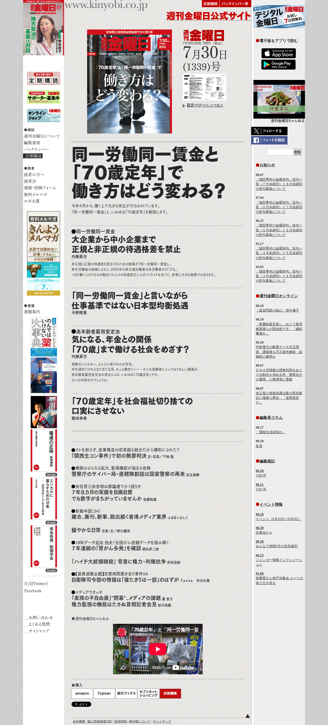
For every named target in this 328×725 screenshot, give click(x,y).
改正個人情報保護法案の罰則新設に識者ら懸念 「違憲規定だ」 (279, 397)
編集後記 (267, 461)
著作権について (139, 721)
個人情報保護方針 (99, 721)
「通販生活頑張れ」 (271, 432)
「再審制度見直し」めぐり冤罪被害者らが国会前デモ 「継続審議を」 (279, 328)
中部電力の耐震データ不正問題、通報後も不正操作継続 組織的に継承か (279, 351)
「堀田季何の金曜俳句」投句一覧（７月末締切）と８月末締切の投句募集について (279, 184)
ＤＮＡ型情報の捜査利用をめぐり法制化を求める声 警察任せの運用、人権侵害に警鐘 (279, 374)
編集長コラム (271, 417)
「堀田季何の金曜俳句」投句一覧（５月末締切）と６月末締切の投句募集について (279, 229)
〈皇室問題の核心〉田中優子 (277, 310)
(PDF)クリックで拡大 (205, 105)
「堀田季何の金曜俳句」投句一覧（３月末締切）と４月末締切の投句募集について (279, 276)
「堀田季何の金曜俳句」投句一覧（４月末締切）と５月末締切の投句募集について (279, 253)
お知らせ (267, 165)
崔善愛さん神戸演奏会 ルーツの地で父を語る (279, 578)
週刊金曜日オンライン (279, 296)
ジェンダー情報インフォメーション (279, 559)
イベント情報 (271, 504)
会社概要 (79, 721)
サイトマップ (162, 721)
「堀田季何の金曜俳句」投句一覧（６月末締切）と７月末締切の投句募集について (279, 207)
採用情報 (120, 721)
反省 (259, 446)
